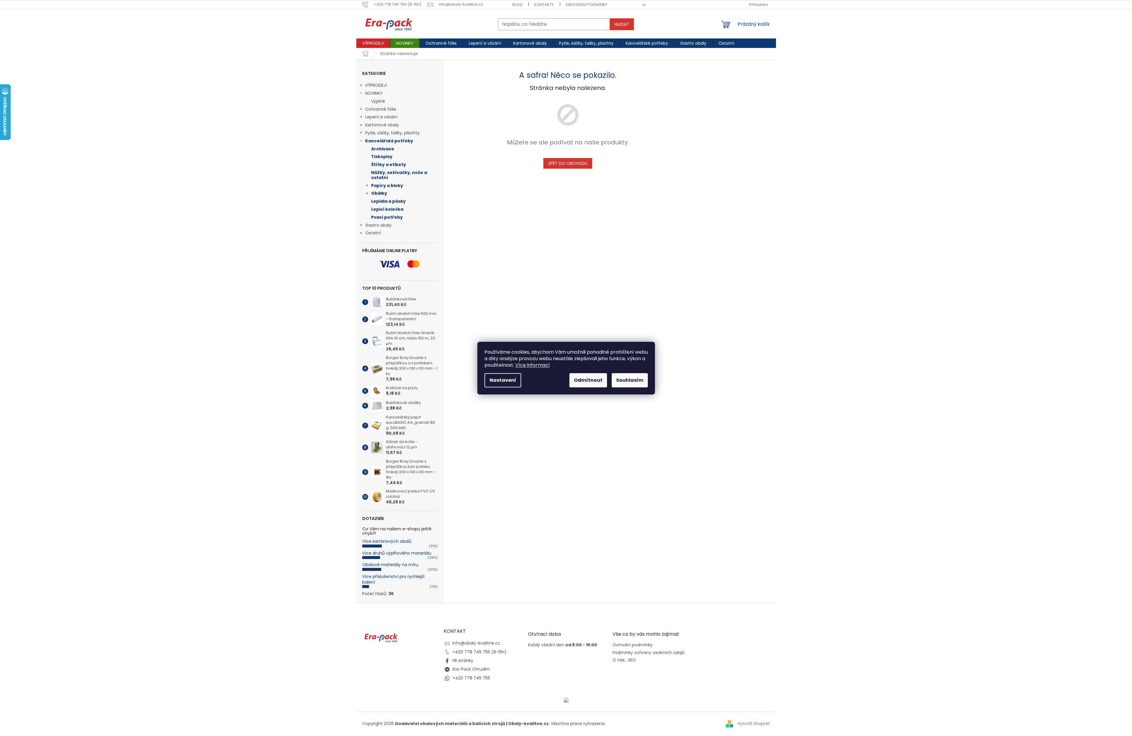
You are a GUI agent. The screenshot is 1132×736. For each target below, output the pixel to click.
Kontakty (544, 4)
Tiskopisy (381, 157)
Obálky (379, 193)
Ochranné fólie (380, 109)
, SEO (631, 660)
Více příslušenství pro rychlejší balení (393, 579)
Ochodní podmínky (633, 645)
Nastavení (502, 380)
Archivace (382, 149)
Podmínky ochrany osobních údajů (649, 653)
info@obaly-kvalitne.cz (476, 643)
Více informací (532, 365)
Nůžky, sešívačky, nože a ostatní (399, 175)
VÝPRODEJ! (376, 85)
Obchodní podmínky (586, 4)
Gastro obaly (378, 225)
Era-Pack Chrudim (471, 669)
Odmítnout (588, 380)
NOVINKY (374, 93)
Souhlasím (629, 380)
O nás (619, 660)
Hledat (621, 24)
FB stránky (463, 660)
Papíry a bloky (387, 186)
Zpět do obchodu (567, 163)
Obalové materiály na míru (390, 565)
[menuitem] (373, 43)
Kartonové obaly (382, 125)
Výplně (378, 101)
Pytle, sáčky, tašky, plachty (392, 133)
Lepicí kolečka (387, 209)
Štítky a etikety (388, 165)
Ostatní (373, 233)
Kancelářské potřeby (389, 141)
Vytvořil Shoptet (753, 724)
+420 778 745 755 (471, 678)
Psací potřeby (387, 217)
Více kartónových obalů (386, 541)
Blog (517, 4)
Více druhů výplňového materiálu (396, 553)
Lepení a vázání (381, 117)
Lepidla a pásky (388, 201)
